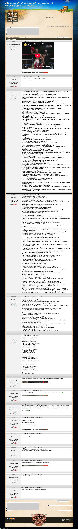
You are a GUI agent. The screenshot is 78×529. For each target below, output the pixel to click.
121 (6, 34)
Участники (57, 26)
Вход (72, 0)
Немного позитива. (22, 37)
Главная (63, 0)
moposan (13, 487)
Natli (14, 333)
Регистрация (68, 0)
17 (41, 76)
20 (41, 296)
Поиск (68, 26)
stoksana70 (13, 89)
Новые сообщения (50, 26)
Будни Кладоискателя (12, 37)
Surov (13, 41)
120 (6, 33)
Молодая (13, 76)
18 (41, 89)
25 (41, 417)
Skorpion (13, 390)
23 (40, 390)
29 (41, 474)
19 (41, 194)
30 (41, 487)
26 (41, 433)
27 (41, 447)
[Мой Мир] (12, 518)
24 (41, 404)
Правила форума (62, 26)
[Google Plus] (14, 518)
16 (41, 41)
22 (40, 377)
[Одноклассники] (11, 518)
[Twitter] (9, 518)
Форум (7, 37)
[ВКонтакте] (8, 518)
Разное (17, 37)
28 (41, 460)
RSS (71, 26)
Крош (13, 404)
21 (41, 333)
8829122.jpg (31, 424)
